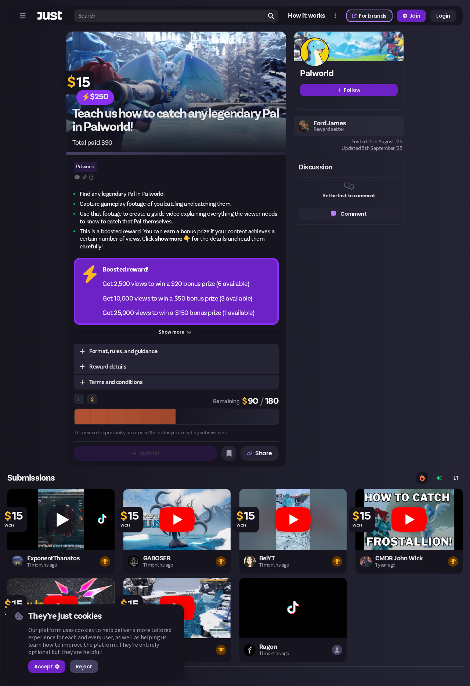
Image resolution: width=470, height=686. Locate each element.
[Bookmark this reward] (228, 453)
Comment (353, 214)
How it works (306, 16)
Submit (150, 453)
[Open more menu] (335, 15)
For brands (373, 15)
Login (443, 15)
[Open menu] (23, 15)
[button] (176, 351)
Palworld (85, 167)
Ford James (330, 123)
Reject (84, 666)
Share (263, 453)
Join (414, 15)
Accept (43, 666)
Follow (352, 90)
